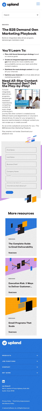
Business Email (12, 164)
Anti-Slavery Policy (8, 403)
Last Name (10, 157)
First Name (11, 150)
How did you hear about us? (14, 183)
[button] (38, 4)
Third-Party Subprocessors (21, 401)
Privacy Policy (6, 401)
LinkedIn (3, 381)
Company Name (13, 172)
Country (9, 175)
